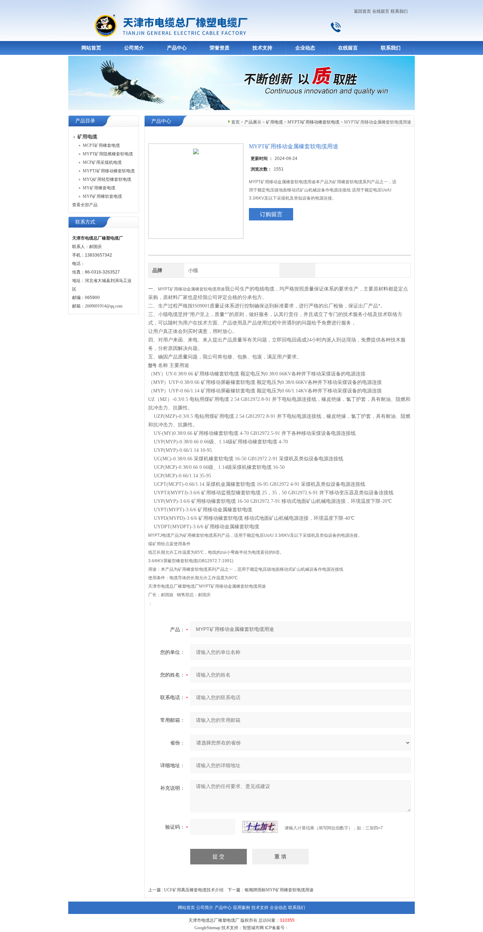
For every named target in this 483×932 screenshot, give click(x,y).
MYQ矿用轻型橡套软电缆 (107, 179)
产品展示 (252, 122)
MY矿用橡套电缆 (99, 187)
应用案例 (241, 907)
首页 (235, 122)
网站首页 (91, 48)
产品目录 (85, 120)
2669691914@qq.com (103, 306)
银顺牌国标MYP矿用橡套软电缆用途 (279, 889)
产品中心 (177, 48)
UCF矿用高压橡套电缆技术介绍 (193, 889)
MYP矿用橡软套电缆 (102, 196)
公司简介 (134, 48)
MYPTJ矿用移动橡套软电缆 (109, 170)
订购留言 (271, 214)
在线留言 (380, 11)
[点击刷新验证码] (260, 827)
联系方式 (85, 222)
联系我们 (399, 11)
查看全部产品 (85, 204)
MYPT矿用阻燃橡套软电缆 (108, 153)
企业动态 (305, 48)
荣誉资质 (219, 48)
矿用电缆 (274, 122)
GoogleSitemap (207, 927)
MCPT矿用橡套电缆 (101, 145)
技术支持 (262, 48)
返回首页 (362, 11)
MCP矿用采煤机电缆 (102, 162)
